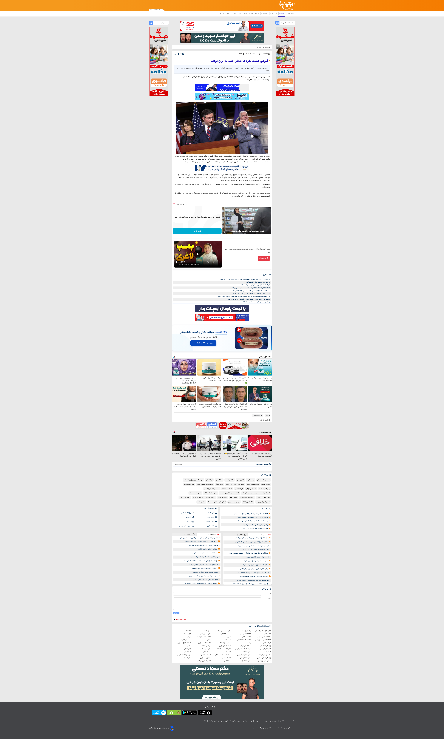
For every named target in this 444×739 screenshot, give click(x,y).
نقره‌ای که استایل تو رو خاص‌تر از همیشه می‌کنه (255, 285)
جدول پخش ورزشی (185, 526)
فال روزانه (188, 521)
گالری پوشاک (207, 630)
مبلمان (209, 639)
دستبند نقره (219, 480)
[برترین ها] (286, 5)
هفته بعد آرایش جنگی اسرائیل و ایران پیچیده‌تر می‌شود (251, 514)
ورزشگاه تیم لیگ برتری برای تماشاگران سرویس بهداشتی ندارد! (248, 553)
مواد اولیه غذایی (189, 484)
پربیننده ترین (212, 534)
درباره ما (265, 721)
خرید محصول (263, 258)
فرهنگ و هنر (237, 13)
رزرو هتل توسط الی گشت (205, 484)
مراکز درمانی (267, 642)
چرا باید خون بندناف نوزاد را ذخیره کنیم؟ (257, 282)
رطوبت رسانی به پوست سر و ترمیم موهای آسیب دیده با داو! (251, 293)
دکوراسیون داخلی (205, 648)
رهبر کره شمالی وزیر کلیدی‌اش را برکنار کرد (256, 549)
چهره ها (257, 13)
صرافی (189, 636)
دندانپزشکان (267, 651)
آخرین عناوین (263, 534)
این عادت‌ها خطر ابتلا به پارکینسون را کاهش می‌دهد (253, 580)
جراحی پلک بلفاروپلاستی (212, 488)
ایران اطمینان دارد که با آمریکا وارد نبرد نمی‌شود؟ (253, 521)
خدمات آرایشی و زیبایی (263, 636)
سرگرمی (221, 13)
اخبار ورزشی (274, 13)
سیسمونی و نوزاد (186, 639)
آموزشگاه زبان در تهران (244, 654)
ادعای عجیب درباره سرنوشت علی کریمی (205, 579)
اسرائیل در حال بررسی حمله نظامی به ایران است (253, 517)
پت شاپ (248, 642)
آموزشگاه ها (247, 651)
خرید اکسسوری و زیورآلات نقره (193, 480)
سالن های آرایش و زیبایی (263, 630)
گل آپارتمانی (239, 488)
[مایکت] (159, 713)
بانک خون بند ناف (248, 502)
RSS (205, 721)
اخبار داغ (240, 534)
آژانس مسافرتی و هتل (204, 660)
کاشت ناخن (267, 633)
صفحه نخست (290, 13)
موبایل (189, 645)
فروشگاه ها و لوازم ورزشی (243, 648)
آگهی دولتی (224, 721)
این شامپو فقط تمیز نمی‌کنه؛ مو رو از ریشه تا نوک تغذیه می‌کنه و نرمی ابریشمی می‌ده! (244, 296)
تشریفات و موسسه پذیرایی (223, 654)
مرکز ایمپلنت (201, 502)
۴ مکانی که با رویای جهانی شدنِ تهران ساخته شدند (253, 572)
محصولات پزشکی (245, 633)
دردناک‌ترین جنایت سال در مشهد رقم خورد (204, 553)
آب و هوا (188, 517)
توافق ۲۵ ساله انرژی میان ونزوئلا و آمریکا (255, 565)
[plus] (183, 54)
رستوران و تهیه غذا (225, 642)
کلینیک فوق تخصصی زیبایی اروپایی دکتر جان (256, 493)
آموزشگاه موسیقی (245, 657)
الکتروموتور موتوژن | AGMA (217, 502)
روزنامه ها (211, 512)
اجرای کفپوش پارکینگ (263, 502)
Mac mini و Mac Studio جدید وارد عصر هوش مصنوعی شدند (250, 288)
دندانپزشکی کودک (265, 654)
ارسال (176, 613)
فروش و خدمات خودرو (184, 654)
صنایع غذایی (227, 651)
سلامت (245, 13)
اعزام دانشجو (187, 633)
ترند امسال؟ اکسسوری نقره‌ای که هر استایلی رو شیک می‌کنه (251, 290)
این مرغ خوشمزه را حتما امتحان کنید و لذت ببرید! (253, 546)
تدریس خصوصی (226, 633)
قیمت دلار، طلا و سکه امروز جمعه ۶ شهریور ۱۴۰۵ (203, 545)
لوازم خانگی (187, 648)
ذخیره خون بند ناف (195, 493)
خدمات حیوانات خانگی (244, 639)
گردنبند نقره (209, 480)
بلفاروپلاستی (240, 480)
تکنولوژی (228, 13)
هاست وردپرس (222, 497)
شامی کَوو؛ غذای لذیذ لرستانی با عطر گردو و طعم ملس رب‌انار (199, 538)
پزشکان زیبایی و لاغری (264, 657)
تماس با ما (258, 721)
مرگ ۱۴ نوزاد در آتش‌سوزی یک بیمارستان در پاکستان (251, 538)
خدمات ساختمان (206, 654)
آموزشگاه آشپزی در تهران (223, 630)
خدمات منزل (187, 651)
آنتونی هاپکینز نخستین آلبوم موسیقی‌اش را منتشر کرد (251, 542)
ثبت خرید (197, 231)
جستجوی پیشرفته (214, 721)
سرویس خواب (206, 645)
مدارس (229, 636)
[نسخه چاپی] (175, 54)
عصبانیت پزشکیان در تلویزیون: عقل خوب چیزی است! (201, 576)
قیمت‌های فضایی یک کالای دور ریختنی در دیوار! (203, 564)
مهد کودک (228, 639)
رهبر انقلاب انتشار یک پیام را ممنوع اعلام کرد (204, 557)
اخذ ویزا (188, 630)
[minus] (178, 54)
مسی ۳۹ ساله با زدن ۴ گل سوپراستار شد (255, 561)
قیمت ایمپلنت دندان (263, 480)
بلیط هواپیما (250, 480)
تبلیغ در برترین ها (235, 721)
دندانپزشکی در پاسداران (246, 497)
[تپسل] (174, 204)
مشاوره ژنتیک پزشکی (210, 493)
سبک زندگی (265, 13)
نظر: (269, 598)
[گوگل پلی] (189, 713)
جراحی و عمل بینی (234, 502)
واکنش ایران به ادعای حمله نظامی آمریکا (255, 525)
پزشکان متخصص (265, 645)
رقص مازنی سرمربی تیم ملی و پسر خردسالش (254, 569)
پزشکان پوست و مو (245, 630)
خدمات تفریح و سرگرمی (183, 642)
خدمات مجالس (226, 657)
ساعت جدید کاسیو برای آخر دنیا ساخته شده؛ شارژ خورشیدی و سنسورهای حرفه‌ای (245, 279)
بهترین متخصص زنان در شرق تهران (204, 497)
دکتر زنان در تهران (265, 648)
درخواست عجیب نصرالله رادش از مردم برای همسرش (201, 583)
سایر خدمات (187, 657)
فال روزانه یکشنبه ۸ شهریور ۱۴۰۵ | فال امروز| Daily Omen (251, 584)
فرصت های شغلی (247, 721)
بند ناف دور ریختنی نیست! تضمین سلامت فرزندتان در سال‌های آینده (249, 299)
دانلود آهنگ (219, 484)
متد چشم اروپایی (251, 488)
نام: (270, 594)
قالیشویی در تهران (205, 657)
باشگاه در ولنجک (227, 488)
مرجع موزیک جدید (253, 484)
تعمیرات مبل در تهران (204, 642)
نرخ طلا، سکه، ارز (186, 512)
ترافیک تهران (210, 521)
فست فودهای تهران (225, 645)
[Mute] (228, 232)
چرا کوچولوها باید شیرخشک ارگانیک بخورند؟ (256, 302)
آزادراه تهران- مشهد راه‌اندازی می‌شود (257, 557)
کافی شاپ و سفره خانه (224, 648)
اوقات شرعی (210, 526)
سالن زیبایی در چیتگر (263, 497)
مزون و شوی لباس (205, 633)
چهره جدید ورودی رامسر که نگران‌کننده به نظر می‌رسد (200, 560)
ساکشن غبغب (229, 480)
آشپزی (251, 13)
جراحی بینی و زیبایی (264, 660)
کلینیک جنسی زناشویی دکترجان (229, 493)
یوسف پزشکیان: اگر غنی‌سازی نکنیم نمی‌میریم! (254, 576)
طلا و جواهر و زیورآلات (204, 636)
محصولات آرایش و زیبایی (263, 639)
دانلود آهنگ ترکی (184, 497)
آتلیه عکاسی (227, 660)
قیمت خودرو (210, 517)
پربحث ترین (187, 534)
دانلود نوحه (233, 497)
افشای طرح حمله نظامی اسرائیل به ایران (255, 528)
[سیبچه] (204, 713)
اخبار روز (281, 13)
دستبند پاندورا (265, 484)
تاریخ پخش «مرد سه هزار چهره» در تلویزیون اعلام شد (200, 541)
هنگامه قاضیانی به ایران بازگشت (207, 549)
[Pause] (224, 232)
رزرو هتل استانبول (264, 488)
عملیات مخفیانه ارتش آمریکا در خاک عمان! (205, 572)
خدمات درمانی (246, 636)
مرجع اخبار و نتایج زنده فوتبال (235, 484)
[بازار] (174, 713)
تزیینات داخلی (207, 651)
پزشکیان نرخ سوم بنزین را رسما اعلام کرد (204, 568)
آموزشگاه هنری (246, 660)
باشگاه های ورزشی (245, 645)
